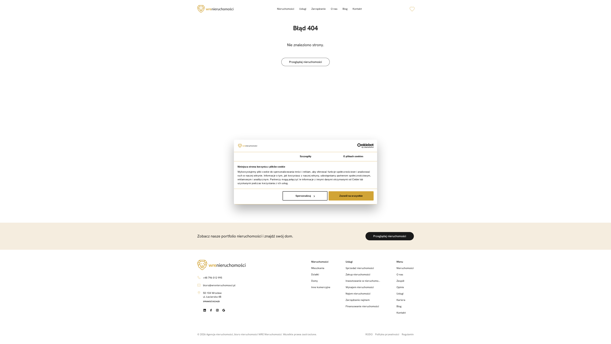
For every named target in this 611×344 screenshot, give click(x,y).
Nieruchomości (285, 9)
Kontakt (357, 9)
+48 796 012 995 (212, 277)
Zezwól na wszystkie (351, 195)
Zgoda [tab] (257, 156)
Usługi (302, 9)
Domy (314, 281)
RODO (369, 334)
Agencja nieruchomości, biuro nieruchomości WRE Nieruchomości (244, 334)
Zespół (400, 281)
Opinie (400, 287)
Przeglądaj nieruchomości (305, 62)
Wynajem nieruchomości (360, 287)
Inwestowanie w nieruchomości (363, 281)
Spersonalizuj (303, 195)
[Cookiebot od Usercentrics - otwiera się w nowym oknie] (360, 145)
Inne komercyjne (320, 287)
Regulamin (408, 334)
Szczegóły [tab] (305, 156)
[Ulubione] (412, 9)
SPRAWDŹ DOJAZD (211, 301)
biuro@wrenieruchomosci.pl (219, 285)
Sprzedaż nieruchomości (360, 268)
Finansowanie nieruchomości (362, 306)
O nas (334, 9)
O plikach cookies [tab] (353, 156)
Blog (345, 9)
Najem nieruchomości (358, 293)
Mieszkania (317, 268)
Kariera (401, 300)
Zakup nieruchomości (358, 274)
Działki (315, 274)
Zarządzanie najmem (358, 300)
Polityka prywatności (387, 334)
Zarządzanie (318, 9)
